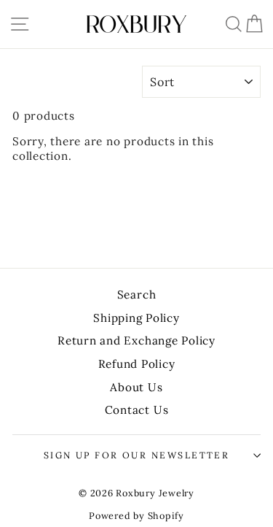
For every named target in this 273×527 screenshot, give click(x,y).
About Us (136, 387)
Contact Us (137, 410)
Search (137, 294)
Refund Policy (136, 364)
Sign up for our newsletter (137, 455)
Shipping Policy (136, 318)
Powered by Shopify (136, 515)
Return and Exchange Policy (136, 340)
